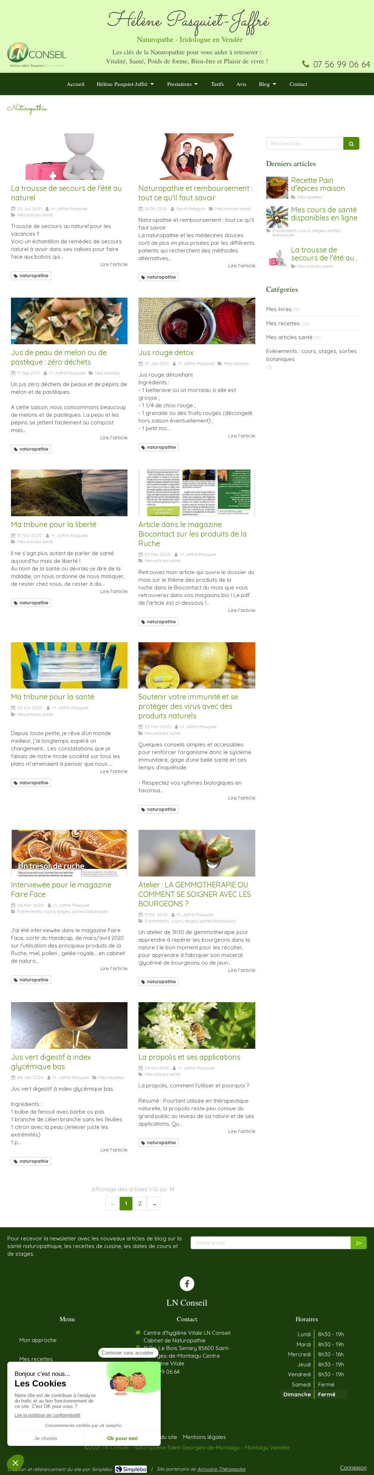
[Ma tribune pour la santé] (69, 665)
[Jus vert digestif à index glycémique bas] (69, 1025)
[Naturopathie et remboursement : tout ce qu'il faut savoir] (196, 156)
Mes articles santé (289, 337)
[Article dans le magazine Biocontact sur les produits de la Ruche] (196, 493)
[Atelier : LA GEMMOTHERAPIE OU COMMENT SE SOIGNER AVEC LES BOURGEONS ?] (196, 853)
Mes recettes (283, 323)
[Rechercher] (351, 143)
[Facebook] (187, 1283)
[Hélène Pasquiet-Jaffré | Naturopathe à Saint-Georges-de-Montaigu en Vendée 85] (37, 54)
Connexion (353, 1467)
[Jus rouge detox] (196, 321)
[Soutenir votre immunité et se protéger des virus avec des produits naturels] (196, 665)
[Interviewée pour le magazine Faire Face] (69, 853)
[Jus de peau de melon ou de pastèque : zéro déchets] (69, 321)
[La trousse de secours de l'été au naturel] (69, 156)
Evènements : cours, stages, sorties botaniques (311, 355)
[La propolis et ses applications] (196, 1025)
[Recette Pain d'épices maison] (277, 188)
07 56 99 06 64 (341, 64)
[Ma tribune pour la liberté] (69, 493)
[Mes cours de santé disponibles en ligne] (277, 217)
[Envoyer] (359, 1242)
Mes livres (279, 309)
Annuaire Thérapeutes (221, 1469)
